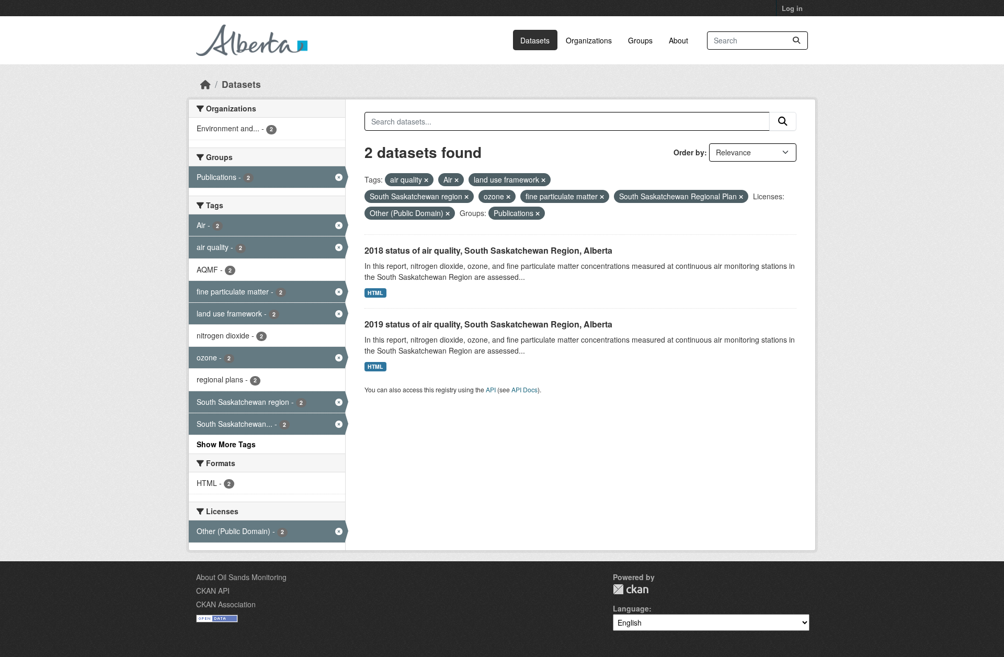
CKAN (630, 589)
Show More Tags (226, 444)
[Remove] (426, 180)
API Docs (524, 389)
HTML (375, 293)
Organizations (589, 40)
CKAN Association (226, 604)
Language (631, 608)
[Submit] (796, 40)
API (491, 389)
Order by (689, 152)
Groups (640, 40)
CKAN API (213, 590)
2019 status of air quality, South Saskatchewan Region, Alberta (488, 324)
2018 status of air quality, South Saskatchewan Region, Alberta (488, 250)
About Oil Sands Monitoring (241, 577)
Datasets (535, 40)
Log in (792, 8)
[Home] (205, 83)
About (678, 40)
